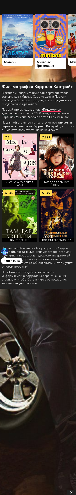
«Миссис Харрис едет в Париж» (37, 117)
